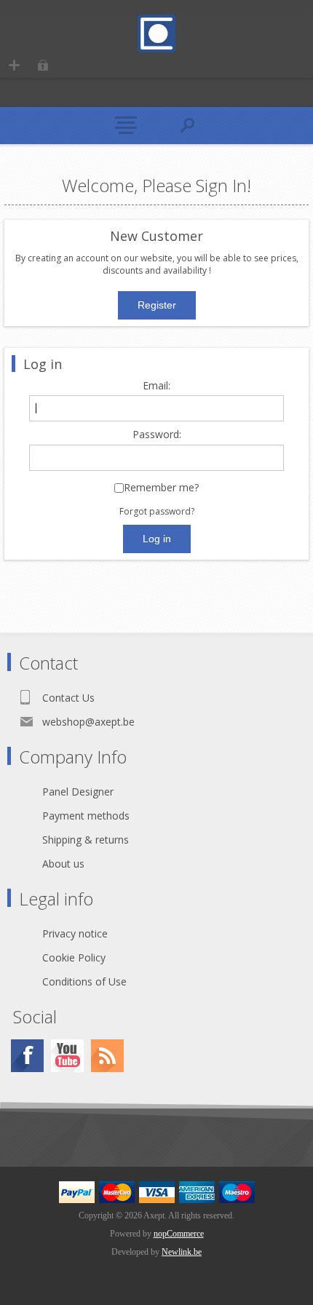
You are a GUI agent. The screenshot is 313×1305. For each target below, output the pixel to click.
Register (14, 65)
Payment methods (86, 815)
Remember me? (161, 488)
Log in (42, 65)
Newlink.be (182, 1252)
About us (63, 863)
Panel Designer (78, 791)
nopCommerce (179, 1234)
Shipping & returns (85, 839)
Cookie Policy (74, 957)
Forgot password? (156, 511)
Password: (156, 435)
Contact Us (68, 698)
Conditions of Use (84, 981)
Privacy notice (75, 933)
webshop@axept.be (88, 722)
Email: (156, 386)
